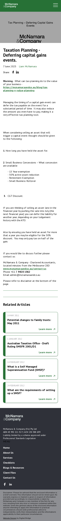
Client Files (9, 472)
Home (6, 447)
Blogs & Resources (13, 467)
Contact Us (9, 477)
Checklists (9, 462)
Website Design (9, 518)
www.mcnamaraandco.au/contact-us (24, 268)
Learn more (45, 329)
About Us (8, 452)
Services (8, 457)
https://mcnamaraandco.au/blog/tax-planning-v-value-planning (25, 89)
